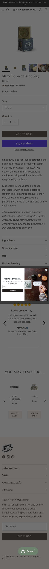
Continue (12, 290)
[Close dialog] (46, 270)
